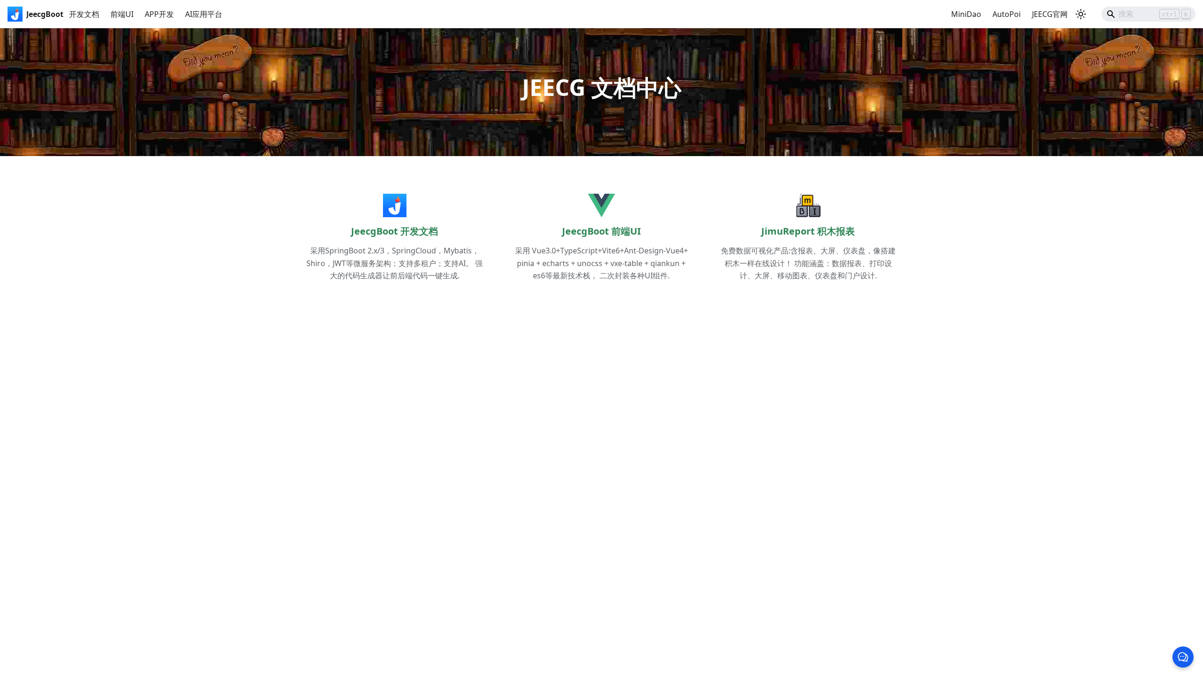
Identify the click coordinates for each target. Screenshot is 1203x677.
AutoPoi (1006, 14)
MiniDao (966, 14)
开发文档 (84, 14)
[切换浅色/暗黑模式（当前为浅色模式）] (1080, 14)
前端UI (121, 14)
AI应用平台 (203, 14)
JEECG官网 (1050, 14)
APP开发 (159, 14)
